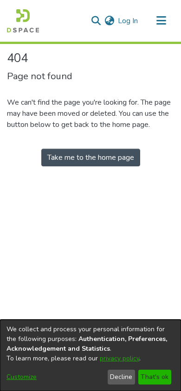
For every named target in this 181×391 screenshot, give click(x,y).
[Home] (23, 20)
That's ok (154, 376)
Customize (21, 376)
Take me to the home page (90, 157)
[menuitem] (109, 20)
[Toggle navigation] (161, 21)
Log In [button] (128, 21)
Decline (121, 376)
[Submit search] (96, 20)
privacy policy (119, 358)
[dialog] (90, 355)
